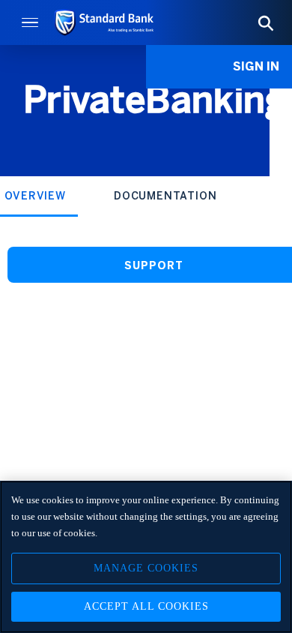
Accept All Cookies (146, 606)
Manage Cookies (146, 568)
